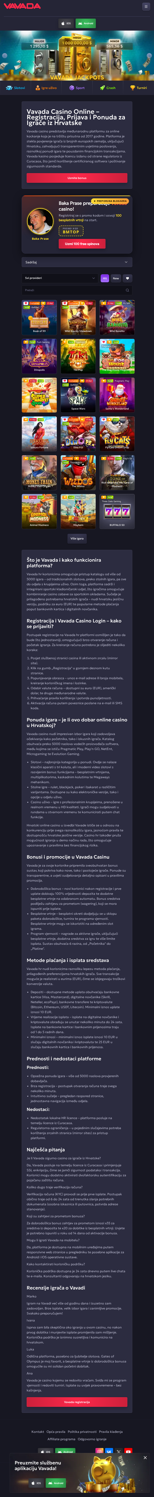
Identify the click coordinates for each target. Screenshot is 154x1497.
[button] (4, 55)
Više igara (77, 538)
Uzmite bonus (77, 178)
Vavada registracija (77, 1402)
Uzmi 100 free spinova (82, 244)
